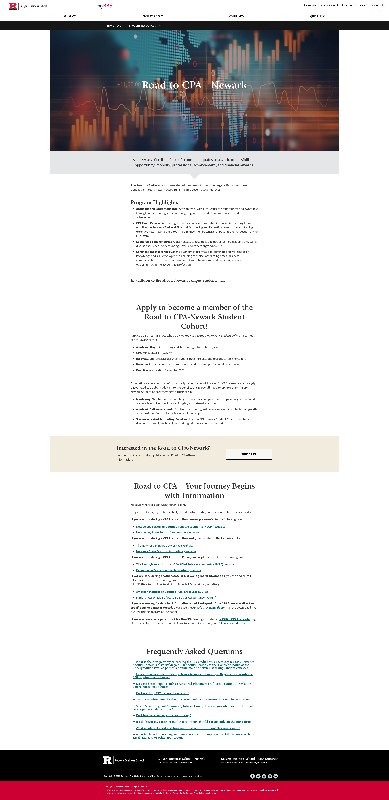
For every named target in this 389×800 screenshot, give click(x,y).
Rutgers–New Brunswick (117, 786)
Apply (362, 5)
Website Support (173, 776)
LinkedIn (275, 775)
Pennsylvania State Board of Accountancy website (168, 570)
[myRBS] (28, 6)
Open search (383, 5)
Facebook (252, 775)
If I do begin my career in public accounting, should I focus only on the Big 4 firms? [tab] (194, 721)
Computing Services (192, 776)
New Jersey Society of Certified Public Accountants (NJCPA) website (180, 526)
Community (236, 16)
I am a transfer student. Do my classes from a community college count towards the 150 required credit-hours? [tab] (193, 675)
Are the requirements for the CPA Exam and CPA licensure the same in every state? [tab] (193, 699)
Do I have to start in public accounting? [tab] (163, 715)
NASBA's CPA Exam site (234, 619)
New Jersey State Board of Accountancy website (167, 532)
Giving (375, 5)
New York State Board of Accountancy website (166, 551)
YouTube (270, 775)
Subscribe (249, 454)
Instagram (264, 775)
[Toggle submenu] (160, 26)
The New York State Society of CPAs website (164, 545)
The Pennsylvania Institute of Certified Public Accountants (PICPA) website (185, 564)
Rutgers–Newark (139, 786)
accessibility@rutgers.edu (137, 792)
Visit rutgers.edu (309, 5)
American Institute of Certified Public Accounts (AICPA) (172, 592)
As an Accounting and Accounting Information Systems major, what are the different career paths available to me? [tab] (193, 707)
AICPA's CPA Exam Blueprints (211, 607)
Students (69, 16)
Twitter (258, 775)
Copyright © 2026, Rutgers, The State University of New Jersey (133, 776)
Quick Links (318, 16)
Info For (349, 5)
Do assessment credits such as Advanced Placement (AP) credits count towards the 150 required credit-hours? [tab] (192, 685)
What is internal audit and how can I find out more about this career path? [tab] (188, 728)
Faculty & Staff (153, 16)
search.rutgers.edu (330, 5)
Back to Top (379, 395)
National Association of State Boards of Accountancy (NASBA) (176, 597)
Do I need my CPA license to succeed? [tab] (162, 693)
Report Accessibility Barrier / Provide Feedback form (190, 792)
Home (110, 25)
